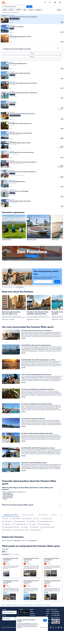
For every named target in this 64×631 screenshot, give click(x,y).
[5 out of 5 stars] (11, 561)
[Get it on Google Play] (24, 612)
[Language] (55, 2)
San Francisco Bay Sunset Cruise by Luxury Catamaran (10, 559)
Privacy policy (32, 615)
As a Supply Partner (55, 611)
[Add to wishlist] (7, 16)
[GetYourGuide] (4, 2)
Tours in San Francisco (38, 605)
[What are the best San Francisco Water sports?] (60, 504)
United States (9, 605)
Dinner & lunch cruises (8, 496)
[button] (32, 19)
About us (48, 611)
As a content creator (55, 613)
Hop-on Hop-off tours (8, 497)
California (16, 605)
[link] (32, 19)
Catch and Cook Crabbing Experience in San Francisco (52, 581)
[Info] (17, 12)
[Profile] (60, 2)
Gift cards (48, 619)
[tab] (11, 515)
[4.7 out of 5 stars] (6, 554)
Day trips (5, 498)
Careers (47, 613)
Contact (31, 611)
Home (3, 605)
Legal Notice (32, 613)
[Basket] (50, 2)
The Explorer (47, 622)
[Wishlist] (45, 2)
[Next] (61, 226)
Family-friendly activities (8, 494)
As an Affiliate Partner (55, 615)
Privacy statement (19, 287)
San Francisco (17, 540)
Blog (47, 615)
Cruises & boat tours (7, 493)
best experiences (33, 540)
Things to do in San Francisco (26, 605)
